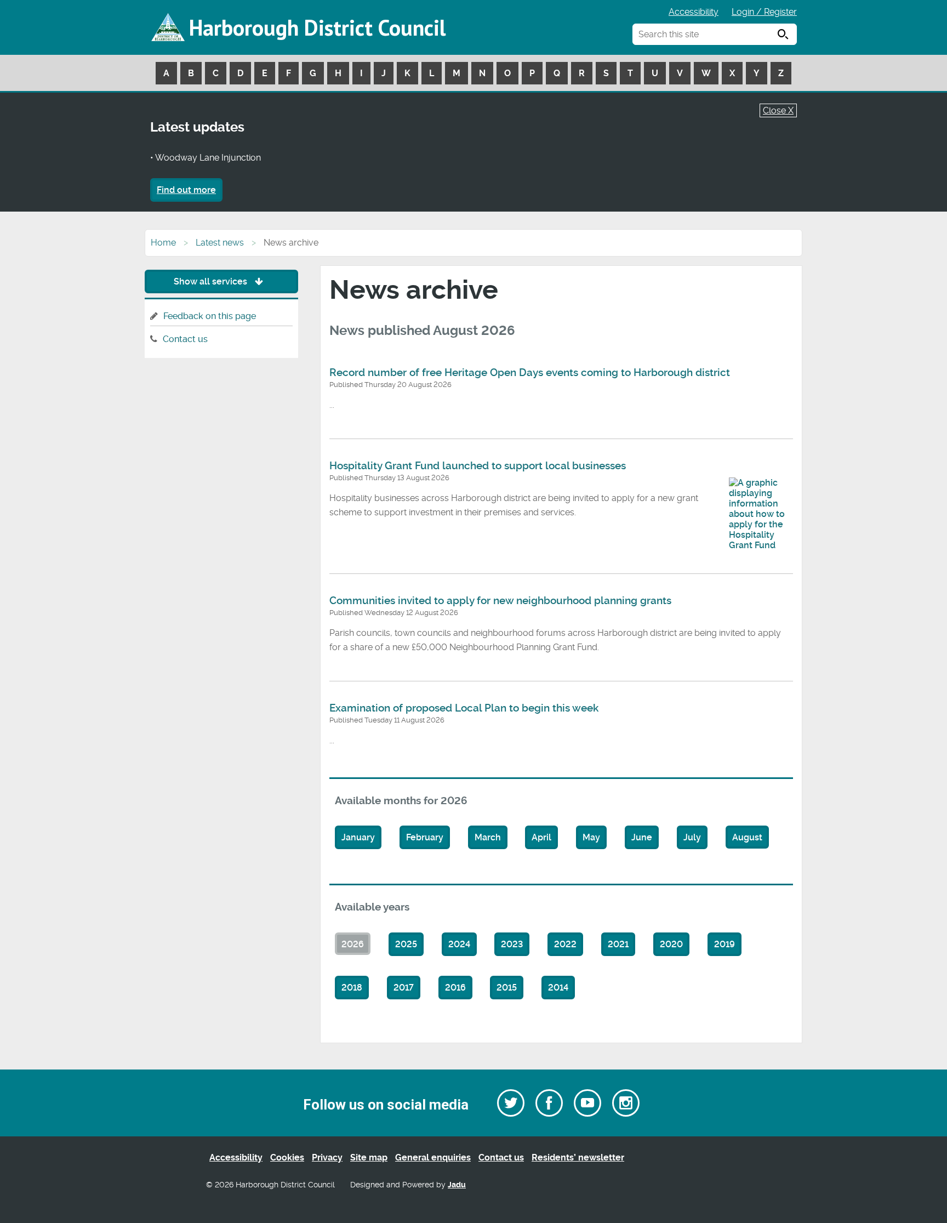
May (591, 837)
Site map (368, 1157)
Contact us (185, 339)
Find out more (186, 190)
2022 (565, 944)
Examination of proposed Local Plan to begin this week (463, 708)
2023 (512, 944)
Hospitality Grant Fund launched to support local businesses (477, 466)
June (641, 837)
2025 (406, 944)
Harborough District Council (317, 27)
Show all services (211, 281)
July (692, 837)
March (488, 837)
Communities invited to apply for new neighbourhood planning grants (500, 601)
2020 (671, 944)
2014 (558, 987)
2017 (403, 987)
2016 (455, 987)
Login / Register (764, 12)
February (424, 837)
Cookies (287, 1157)
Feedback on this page (209, 316)
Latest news (220, 242)
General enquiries (433, 1157)
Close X (778, 110)
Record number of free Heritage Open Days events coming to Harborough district (529, 373)
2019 (724, 944)
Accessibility (693, 12)
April (541, 837)
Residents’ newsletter (578, 1157)
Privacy (327, 1157)
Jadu (457, 1185)
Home (163, 242)
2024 (459, 944)
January (358, 837)
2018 (351, 987)
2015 (507, 987)
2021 (618, 944)
